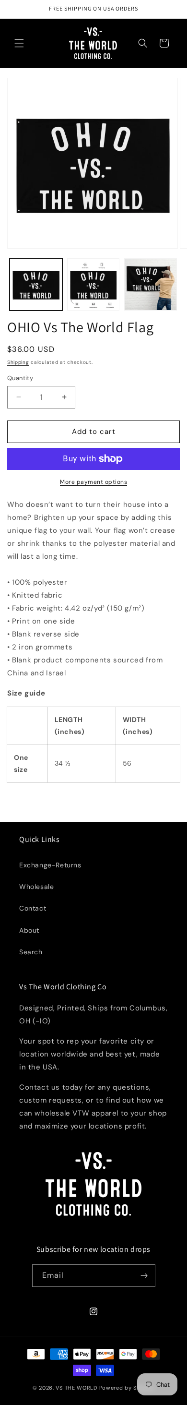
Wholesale (36, 886)
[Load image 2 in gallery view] (93, 284)
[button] (19, 43)
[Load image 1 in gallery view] (36, 284)
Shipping (18, 362)
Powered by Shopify (127, 1387)
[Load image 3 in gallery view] (150, 284)
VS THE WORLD (76, 1387)
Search (31, 952)
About (29, 930)
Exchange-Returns (50, 865)
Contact (32, 908)
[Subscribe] (144, 1275)
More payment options (93, 482)
